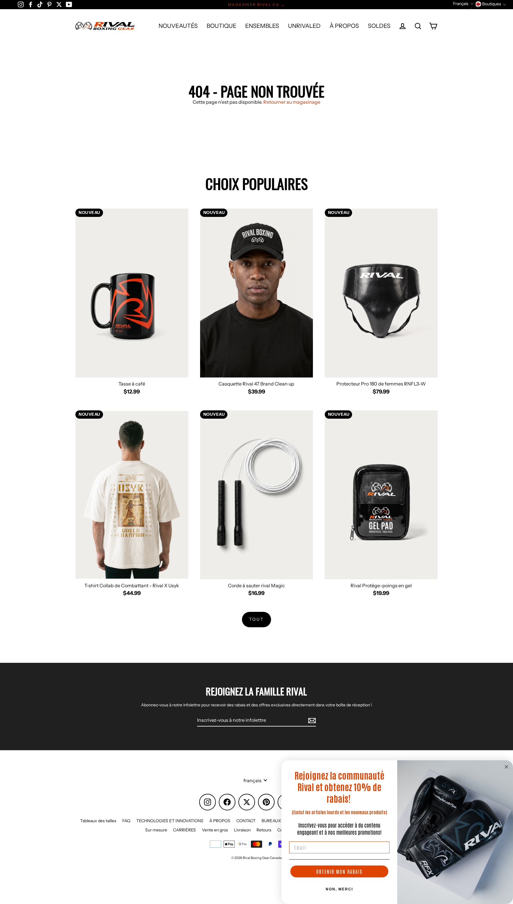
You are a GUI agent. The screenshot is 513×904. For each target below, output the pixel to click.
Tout (256, 619)
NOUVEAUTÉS (178, 25)
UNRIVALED (304, 25)
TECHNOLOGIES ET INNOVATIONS (169, 820)
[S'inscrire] (311, 720)
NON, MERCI (339, 889)
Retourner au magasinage (291, 102)
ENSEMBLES (262, 25)
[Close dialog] (506, 766)
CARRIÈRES (184, 830)
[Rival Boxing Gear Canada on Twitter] (59, 4)
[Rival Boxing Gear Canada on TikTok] (39, 4)
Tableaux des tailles (98, 820)
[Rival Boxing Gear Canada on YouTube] (69, 4)
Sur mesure (156, 830)
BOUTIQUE (221, 25)
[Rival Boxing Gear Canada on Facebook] (31, 4)
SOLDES (379, 25)
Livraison (242, 830)
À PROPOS (344, 25)
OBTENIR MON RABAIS (339, 871)
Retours (263, 830)
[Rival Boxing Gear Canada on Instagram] (21, 4)
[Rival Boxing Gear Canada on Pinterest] (49, 4)
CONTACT (246, 820)
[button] (463, 3)
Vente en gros (215, 830)
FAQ (126, 820)
